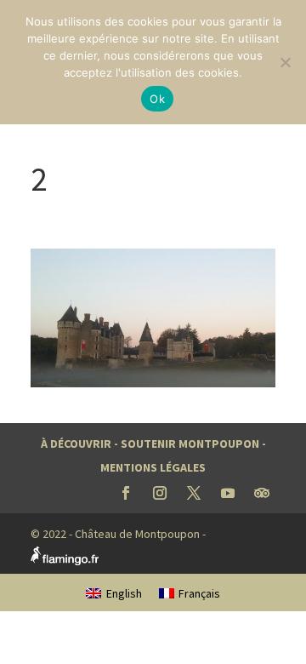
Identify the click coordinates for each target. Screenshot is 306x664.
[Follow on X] (193, 493)
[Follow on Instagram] (159, 493)
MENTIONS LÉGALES (153, 467)
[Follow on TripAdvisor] (261, 493)
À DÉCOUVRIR (76, 443)
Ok (157, 99)
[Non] (284, 62)
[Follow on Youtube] (227, 493)
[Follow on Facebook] (125, 493)
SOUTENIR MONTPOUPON (190, 443)
